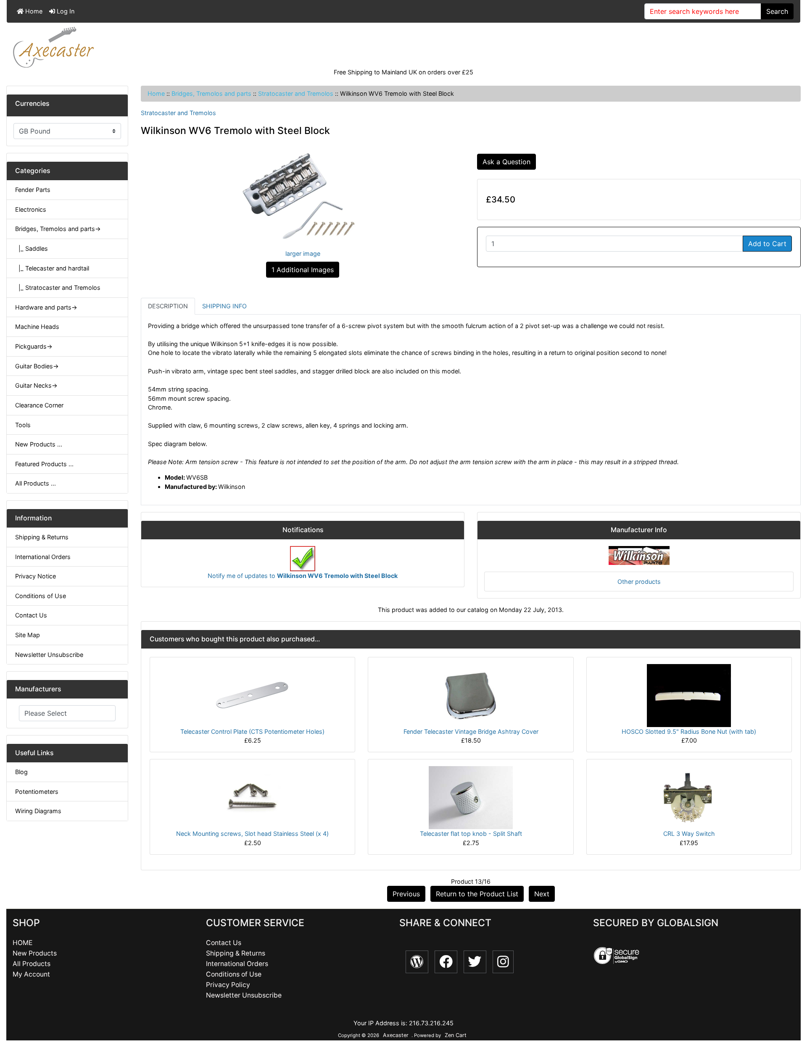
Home (33, 11)
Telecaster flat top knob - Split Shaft (471, 833)
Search (777, 11)
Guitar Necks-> (36, 385)
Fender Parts (32, 189)
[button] (791, 1011)
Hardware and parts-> (46, 307)
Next (541, 894)
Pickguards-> (34, 346)
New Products (35, 953)
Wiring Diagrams (38, 810)
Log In (64, 11)
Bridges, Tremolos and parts (211, 93)
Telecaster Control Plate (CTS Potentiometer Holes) (252, 731)
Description (168, 306)
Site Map (27, 634)
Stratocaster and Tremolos (295, 93)
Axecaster (396, 1035)
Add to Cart (767, 243)
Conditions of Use (40, 595)
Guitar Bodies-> (37, 366)
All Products (31, 964)
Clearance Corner (39, 405)
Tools (23, 424)
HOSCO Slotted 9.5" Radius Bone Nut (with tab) (689, 731)
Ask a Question (506, 162)
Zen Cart (456, 1035)
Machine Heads (37, 326)
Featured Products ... (44, 463)
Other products (639, 581)
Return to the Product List (477, 894)
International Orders (43, 556)
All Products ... (35, 483)
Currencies (32, 104)
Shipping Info (224, 306)
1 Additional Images (303, 269)
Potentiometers (36, 791)
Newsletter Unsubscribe (49, 654)
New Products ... (38, 444)
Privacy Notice (35, 576)
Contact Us (31, 615)
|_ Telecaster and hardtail (52, 268)
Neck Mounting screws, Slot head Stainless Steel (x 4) (252, 833)
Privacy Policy (228, 985)
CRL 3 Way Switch (689, 833)
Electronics (30, 209)
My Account (31, 974)
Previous (406, 894)
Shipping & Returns (42, 537)
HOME (22, 943)
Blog (21, 771)
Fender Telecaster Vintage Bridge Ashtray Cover (471, 731)
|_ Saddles (31, 248)
